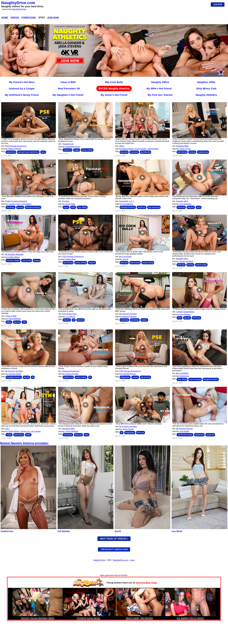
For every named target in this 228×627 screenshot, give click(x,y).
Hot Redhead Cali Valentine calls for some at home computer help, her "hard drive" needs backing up (195, 197)
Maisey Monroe (14, 149)
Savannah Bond (186, 261)
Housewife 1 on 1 (126, 201)
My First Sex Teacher (160, 95)
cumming (124, 320)
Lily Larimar (36, 431)
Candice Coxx (14, 204)
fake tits (80, 320)
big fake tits (145, 152)
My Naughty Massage (14, 254)
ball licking (182, 152)
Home (4, 17)
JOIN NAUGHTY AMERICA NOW (114, 549)
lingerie (92, 263)
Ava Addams (127, 204)
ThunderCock (68, 144)
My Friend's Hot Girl (184, 429)
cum (24, 322)
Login (132, 560)
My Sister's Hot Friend (114, 95)
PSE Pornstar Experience (16, 146)
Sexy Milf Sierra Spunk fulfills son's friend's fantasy (139, 424)
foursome (134, 152)
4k (74, 320)
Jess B (125, 259)
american (67, 150)
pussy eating (87, 150)
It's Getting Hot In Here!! (190, 618)
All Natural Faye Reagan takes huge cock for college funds (199, 309)
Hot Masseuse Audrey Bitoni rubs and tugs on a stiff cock (28, 252)
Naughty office (182, 201)
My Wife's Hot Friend (159, 88)
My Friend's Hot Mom (22, 82)
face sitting (82, 207)
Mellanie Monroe (129, 317)
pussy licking (80, 263)
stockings (10, 207)
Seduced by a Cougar (22, 88)
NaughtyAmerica (19, 9)
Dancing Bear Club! (146, 582)
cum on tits (26, 260)
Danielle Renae (129, 374)
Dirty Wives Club (206, 88)
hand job (181, 207)
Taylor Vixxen (185, 149)
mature (144, 320)
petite (28, 435)
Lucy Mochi (70, 317)
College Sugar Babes (185, 312)
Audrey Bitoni (14, 257)
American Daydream (70, 371)
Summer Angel (14, 374)
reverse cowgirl (13, 260)
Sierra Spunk (127, 429)
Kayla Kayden (141, 149)
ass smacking (154, 207)
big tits (26, 377)
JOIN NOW (217, 4)
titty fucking (135, 263)
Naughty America (33, 207)
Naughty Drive (99, 560)
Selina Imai (184, 376)
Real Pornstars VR (69, 88)
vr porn (135, 377)
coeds (9, 435)
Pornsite (65, 201)
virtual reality (201, 265)
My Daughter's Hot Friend (68, 95)
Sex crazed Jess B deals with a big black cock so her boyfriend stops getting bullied (139, 253)
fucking (192, 152)
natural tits (11, 152)
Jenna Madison (71, 431)
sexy (43, 152)
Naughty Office (160, 82)
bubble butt (68, 377)
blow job (124, 152)
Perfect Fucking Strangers (16, 201)
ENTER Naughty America (114, 88)
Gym (7, 429)
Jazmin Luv (25, 431)
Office (121, 146)
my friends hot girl (185, 435)
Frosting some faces (88, 618)
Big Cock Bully (114, 82)
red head (196, 318)
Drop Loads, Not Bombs (139, 618)
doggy (76, 150)
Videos (14, 17)
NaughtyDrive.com (18, 3)
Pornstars (28, 17)
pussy (66, 207)
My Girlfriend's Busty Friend (22, 95)
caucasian (68, 435)
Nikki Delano (153, 149)
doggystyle (125, 377)
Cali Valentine (185, 204)
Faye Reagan (185, 314)
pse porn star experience (28, 152)
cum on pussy (195, 379)
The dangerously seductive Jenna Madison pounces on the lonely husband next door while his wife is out (85, 425)
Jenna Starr (70, 204)
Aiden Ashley (13, 431)
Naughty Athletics (206, 95)
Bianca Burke (128, 149)
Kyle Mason (26, 204)
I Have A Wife (68, 82)
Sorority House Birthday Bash (37, 618)
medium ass (203, 152)
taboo (9, 322)
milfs (73, 207)
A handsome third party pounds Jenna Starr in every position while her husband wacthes (82, 197)
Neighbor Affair (206, 82)
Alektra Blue (70, 259)
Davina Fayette (71, 374)
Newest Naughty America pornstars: (24, 443)
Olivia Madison (14, 319)
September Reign (72, 147)
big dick (191, 207)
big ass (17, 322)
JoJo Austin (184, 431)
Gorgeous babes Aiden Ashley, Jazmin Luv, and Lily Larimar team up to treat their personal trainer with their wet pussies (28, 425)
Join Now (53, 17)
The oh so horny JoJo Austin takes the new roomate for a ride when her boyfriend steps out (198, 425)
